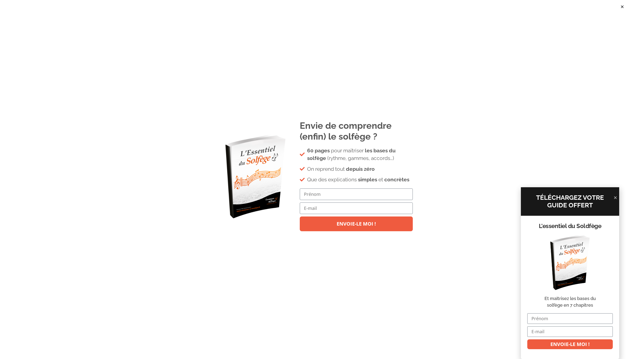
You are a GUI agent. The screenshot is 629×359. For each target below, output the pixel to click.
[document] (314, 179)
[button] (622, 7)
